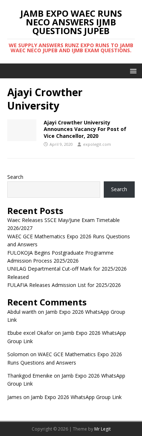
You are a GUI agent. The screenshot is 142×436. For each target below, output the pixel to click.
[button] (132, 70)
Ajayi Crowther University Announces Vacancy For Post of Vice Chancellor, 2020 (85, 129)
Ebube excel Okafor (30, 332)
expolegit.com (97, 144)
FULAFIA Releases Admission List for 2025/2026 (64, 284)
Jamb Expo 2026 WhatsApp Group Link (76, 397)
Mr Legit (102, 429)
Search (15, 176)
